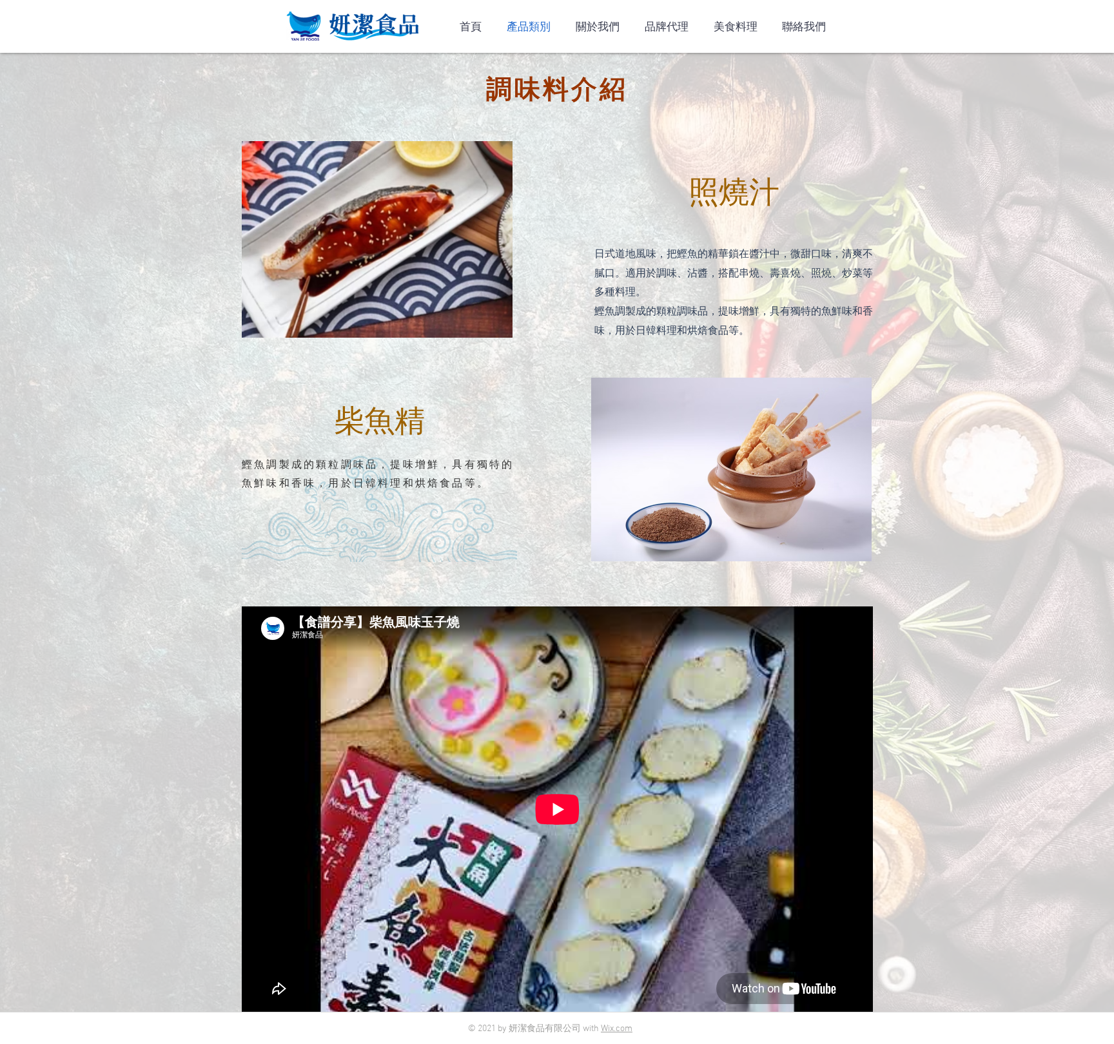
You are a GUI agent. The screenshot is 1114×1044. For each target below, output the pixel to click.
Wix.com (616, 1028)
